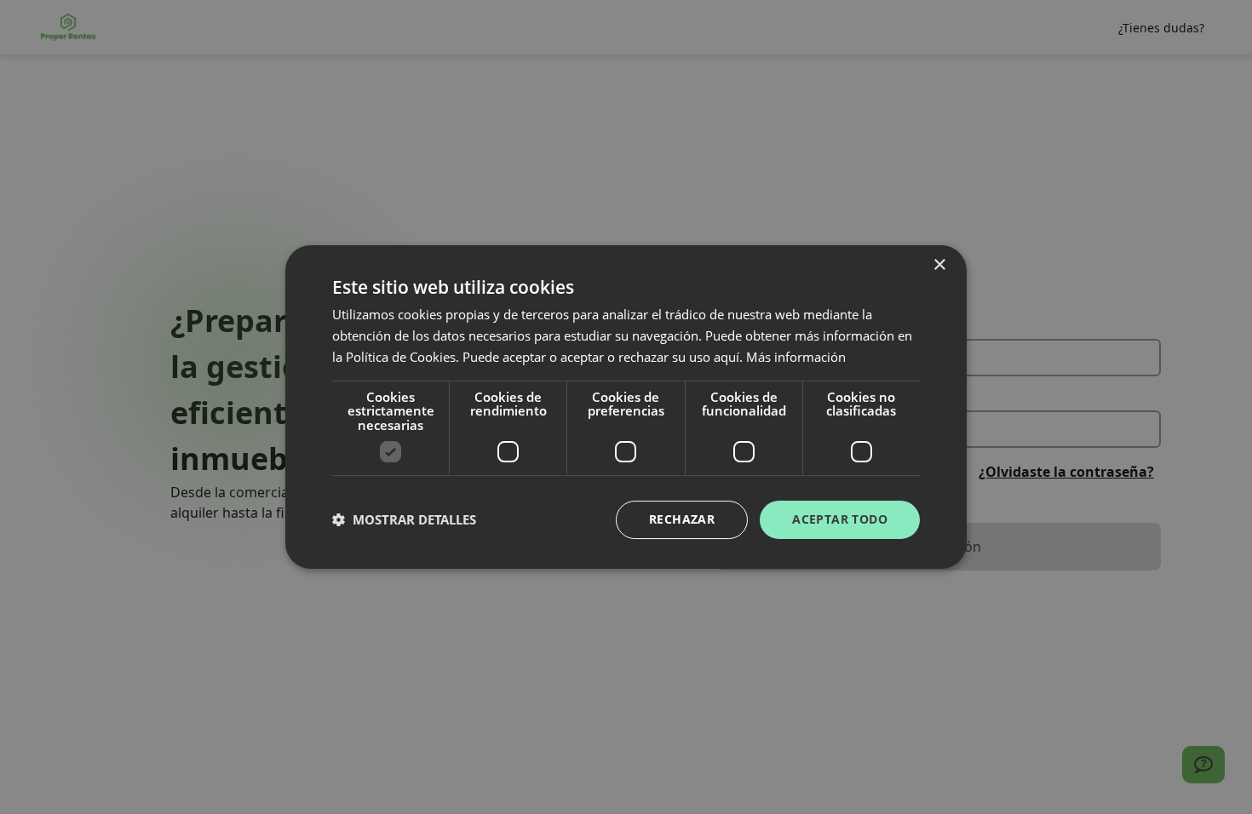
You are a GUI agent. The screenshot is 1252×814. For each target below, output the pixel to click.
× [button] (939, 265)
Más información (796, 356)
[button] (404, 520)
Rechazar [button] (682, 519)
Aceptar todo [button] (839, 519)
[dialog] (626, 407)
